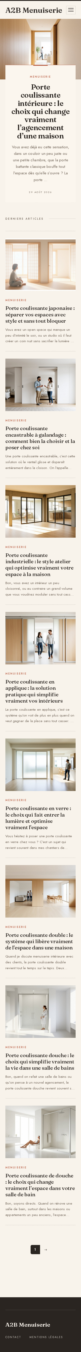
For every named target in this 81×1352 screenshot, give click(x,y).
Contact (13, 1337)
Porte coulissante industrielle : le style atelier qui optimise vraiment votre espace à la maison (39, 564)
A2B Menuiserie (27, 1324)
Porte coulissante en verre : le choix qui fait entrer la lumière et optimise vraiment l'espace (38, 817)
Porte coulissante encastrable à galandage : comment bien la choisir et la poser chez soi (40, 438)
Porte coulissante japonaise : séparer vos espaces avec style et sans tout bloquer (40, 314)
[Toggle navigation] (71, 10)
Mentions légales (46, 1337)
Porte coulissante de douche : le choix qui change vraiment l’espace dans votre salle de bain (40, 1185)
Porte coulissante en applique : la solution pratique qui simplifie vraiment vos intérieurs (34, 691)
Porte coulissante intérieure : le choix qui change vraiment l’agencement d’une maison (40, 111)
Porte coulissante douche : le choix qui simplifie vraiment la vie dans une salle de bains (39, 1061)
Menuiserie (40, 77)
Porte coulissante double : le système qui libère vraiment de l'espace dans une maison (39, 941)
